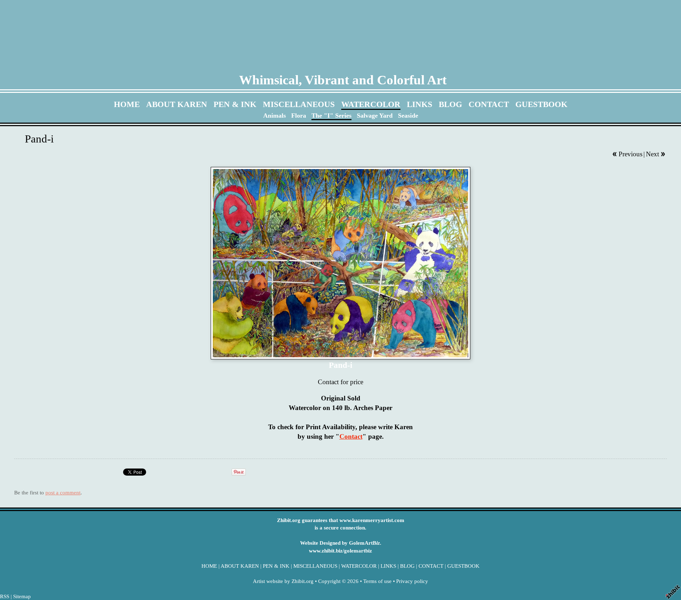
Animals (274, 115)
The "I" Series (331, 115)
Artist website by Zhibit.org (283, 581)
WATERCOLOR (370, 104)
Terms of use (377, 581)
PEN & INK (235, 104)
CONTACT (489, 104)
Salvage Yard (375, 115)
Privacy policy (412, 581)
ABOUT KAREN (176, 104)
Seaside (408, 115)
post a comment (63, 492)
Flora (298, 115)
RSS (4, 596)
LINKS (419, 104)
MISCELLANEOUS (299, 104)
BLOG (450, 104)
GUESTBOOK (541, 104)
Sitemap (22, 596)
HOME (127, 104)
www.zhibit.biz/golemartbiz (340, 551)
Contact (350, 436)
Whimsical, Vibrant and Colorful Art (343, 80)
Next (652, 154)
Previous (630, 154)
